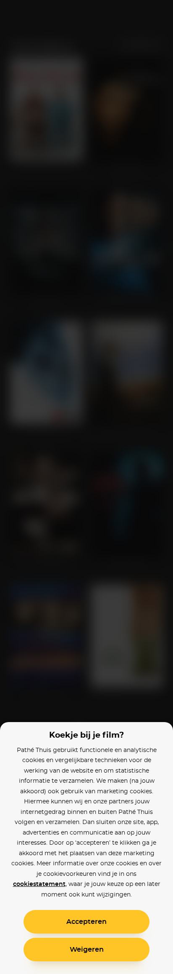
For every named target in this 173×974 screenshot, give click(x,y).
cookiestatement (39, 884)
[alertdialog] (86, 487)
